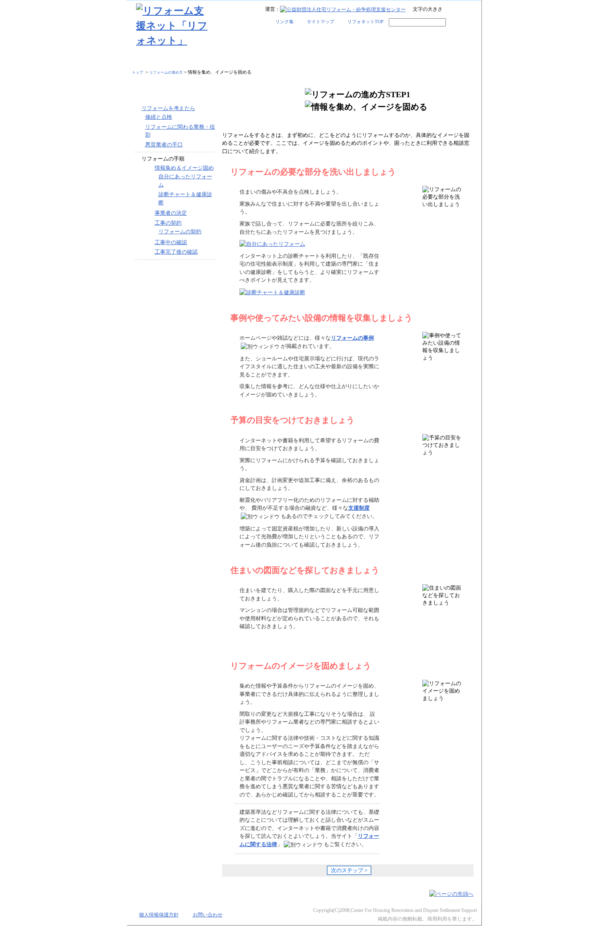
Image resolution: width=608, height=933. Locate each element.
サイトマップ (320, 21)
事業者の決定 (171, 213)
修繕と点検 (158, 117)
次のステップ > (349, 870)
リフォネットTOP (365, 21)
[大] (470, 9)
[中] (459, 9)
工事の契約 (168, 223)
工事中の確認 (171, 242)
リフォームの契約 (179, 231)
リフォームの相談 (347, 59)
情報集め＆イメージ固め (184, 168)
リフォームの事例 (260, 59)
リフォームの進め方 (173, 59)
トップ (137, 72)
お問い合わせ (208, 915)
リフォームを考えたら (168, 108)
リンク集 (284, 21)
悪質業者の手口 (164, 145)
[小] (449, 9)
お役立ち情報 (435, 59)
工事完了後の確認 (176, 252)
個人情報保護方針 (159, 915)
